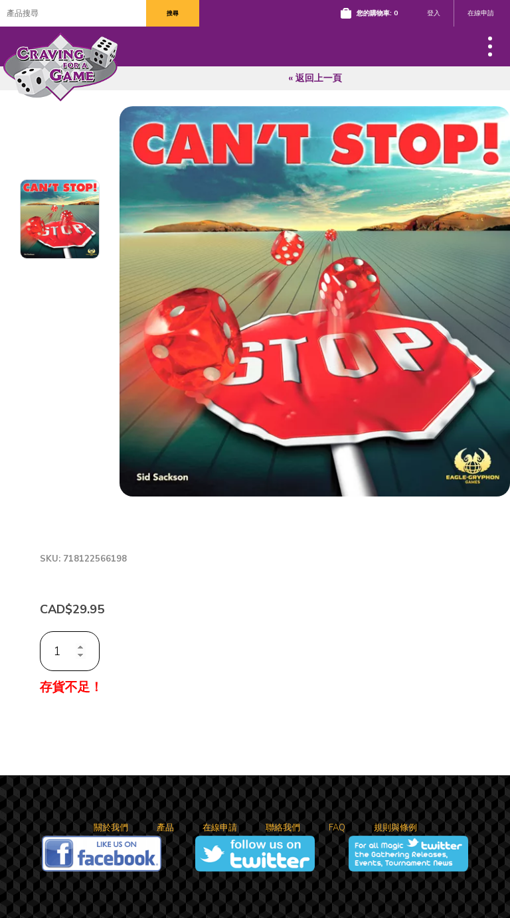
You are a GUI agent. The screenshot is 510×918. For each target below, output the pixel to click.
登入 (433, 13)
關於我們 (111, 828)
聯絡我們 (283, 828)
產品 (165, 828)
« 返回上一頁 (315, 78)
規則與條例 (395, 828)
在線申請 (481, 13)
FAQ (337, 828)
